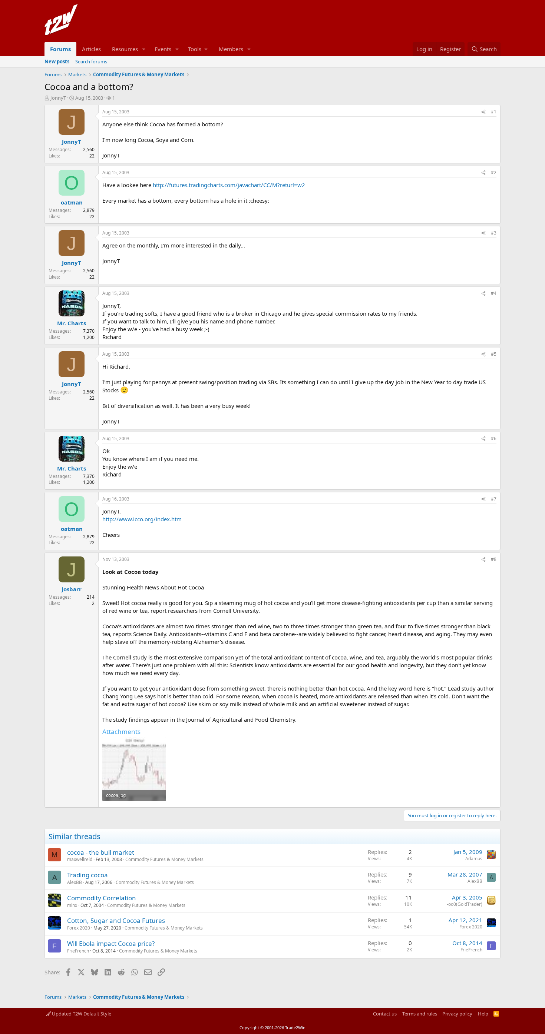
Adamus (473, 858)
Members (231, 49)
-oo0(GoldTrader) (464, 904)
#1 (493, 112)
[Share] (483, 112)
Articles (91, 49)
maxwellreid (79, 859)
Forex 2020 (78, 928)
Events (163, 49)
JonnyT (58, 97)
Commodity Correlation (101, 898)
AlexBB (74, 882)
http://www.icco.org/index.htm (142, 519)
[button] (144, 49)
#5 (493, 354)
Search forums (91, 61)
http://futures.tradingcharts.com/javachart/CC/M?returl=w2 (229, 185)
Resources (125, 49)
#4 (493, 293)
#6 (493, 438)
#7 (493, 499)
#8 (493, 559)
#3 (493, 233)
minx (72, 905)
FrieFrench (78, 951)
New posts (56, 61)
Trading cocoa (87, 875)
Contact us (385, 1013)
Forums (60, 49)
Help (483, 1013)
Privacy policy (457, 1013)
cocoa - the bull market (100, 852)
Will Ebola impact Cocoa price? (111, 943)
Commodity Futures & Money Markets (164, 859)
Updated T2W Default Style (81, 1013)
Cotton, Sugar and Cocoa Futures (116, 920)
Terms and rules (419, 1013)
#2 (493, 172)
